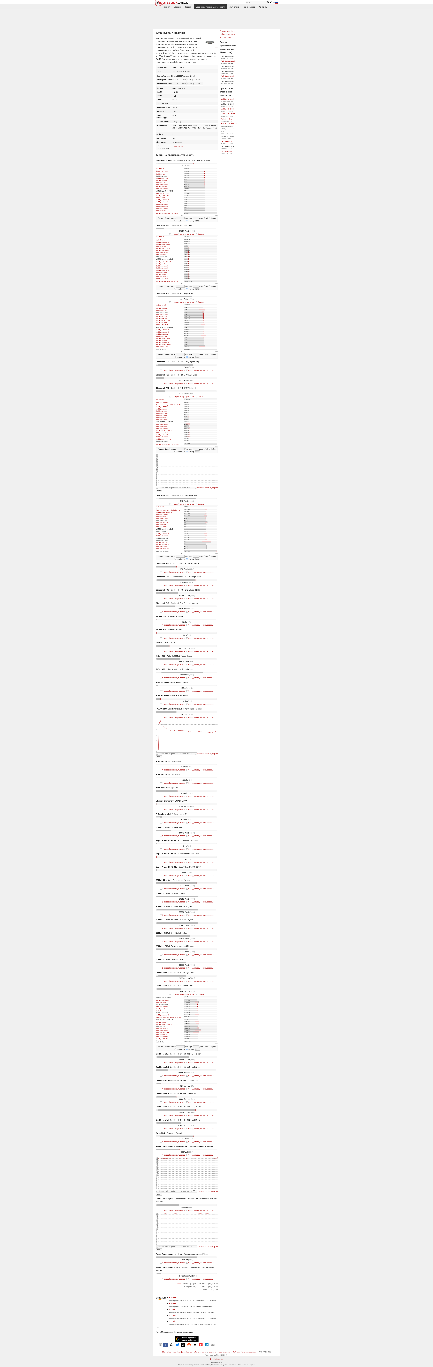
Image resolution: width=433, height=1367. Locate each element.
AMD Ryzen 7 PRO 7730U (163, 320)
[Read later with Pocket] (195, 1345)
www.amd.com (178, 146)
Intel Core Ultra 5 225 (228, 114)
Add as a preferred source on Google (189, 1338)
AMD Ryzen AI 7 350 (162, 435)
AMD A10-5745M (161, 305)
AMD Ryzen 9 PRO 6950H (163, 244)
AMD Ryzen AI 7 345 (162, 202)
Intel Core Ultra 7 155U (162, 522)
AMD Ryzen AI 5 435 (162, 178)
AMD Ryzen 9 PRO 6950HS (164, 512)
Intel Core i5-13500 (161, 272)
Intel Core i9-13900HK (162, 428)
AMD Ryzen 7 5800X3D (228, 61)
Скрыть (200, 234)
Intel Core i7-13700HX (162, 1030)
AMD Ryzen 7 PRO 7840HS (164, 431)
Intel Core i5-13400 (161, 411)
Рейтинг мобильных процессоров (245, 1352)
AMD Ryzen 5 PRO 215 (162, 196)
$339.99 (172, 1315)
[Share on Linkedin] (207, 1345)
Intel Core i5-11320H (162, 314)
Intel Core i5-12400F (161, 546)
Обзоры (177, 7)
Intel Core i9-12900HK (162, 188)
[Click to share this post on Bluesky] (177, 1345)
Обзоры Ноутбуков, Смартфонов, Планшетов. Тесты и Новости (184, 1352)
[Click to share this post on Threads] (171, 1345)
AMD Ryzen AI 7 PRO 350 (163, 262)
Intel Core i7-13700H (162, 424)
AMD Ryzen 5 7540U (162, 186)
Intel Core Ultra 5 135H (162, 548)
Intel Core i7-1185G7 (162, 325)
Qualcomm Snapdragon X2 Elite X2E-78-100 (168, 405)
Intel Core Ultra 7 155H (162, 433)
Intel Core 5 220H (161, 198)
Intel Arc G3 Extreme (162, 278)
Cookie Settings (216, 1359)
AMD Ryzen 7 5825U (162, 323)
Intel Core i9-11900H (162, 518)
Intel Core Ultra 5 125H (162, 516)
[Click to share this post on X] (183, 1345)
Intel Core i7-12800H (162, 266)
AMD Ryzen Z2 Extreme (163, 1009)
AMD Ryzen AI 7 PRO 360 (163, 248)
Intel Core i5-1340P (161, 527)
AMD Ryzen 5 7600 (161, 409)
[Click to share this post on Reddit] (189, 1345)
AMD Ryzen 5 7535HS (162, 332)
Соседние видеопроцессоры (200, 370)
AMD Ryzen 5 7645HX (162, 250)
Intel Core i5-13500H (162, 268)
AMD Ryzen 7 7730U (162, 316)
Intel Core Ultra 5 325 (162, 206)
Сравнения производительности (210, 7)
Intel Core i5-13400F (161, 415)
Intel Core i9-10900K (227, 109)
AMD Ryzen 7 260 (161, 1022)
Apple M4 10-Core (161, 240)
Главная (166, 7)
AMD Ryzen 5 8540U (162, 180)
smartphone (180, 221)
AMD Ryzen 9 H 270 (162, 1039)
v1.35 (157, 1328)
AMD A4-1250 (160, 399)
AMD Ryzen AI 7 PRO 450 (163, 439)
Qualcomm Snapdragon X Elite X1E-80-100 (168, 510)
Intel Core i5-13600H (162, 1006)
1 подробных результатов (182, 234)
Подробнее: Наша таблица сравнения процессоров (228, 34)
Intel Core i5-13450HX (162, 204)
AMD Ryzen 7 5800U (162, 308)
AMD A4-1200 (160, 507)
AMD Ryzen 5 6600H (162, 340)
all (207, 218)
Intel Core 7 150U (161, 182)
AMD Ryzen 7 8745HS (162, 270)
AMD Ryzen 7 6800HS (162, 330)
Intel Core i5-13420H (162, 514)
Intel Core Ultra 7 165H (162, 193)
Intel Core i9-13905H (162, 208)
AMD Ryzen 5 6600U (162, 334)
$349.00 (172, 1297)
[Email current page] (213, 1345)
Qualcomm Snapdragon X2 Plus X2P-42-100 (168, 1017)
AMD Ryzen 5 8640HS (162, 200)
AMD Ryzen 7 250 (161, 274)
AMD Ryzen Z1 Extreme (163, 264)
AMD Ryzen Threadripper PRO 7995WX (167, 213)
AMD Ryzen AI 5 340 (162, 542)
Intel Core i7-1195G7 (162, 336)
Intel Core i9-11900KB (162, 172)
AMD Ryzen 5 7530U (162, 318)
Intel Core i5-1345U (161, 524)
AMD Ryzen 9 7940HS (162, 1015)
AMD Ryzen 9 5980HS (162, 544)
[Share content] (160, 1344)
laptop (213, 218)
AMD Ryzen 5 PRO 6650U (163, 338)
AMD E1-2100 (160, 169)
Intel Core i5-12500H (162, 536)
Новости (188, 7)
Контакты (263, 7)
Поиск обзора (249, 7)
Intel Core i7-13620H (162, 252)
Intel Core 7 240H (161, 174)
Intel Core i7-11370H (162, 346)
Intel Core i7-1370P (161, 246)
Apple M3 (158, 1011)
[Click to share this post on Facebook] (165, 1345)
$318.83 (172, 1309)
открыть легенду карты (207, 487)
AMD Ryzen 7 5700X (162, 407)
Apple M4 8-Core (226, 119)
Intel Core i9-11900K (161, 413)
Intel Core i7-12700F (227, 141)
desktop (191, 221)
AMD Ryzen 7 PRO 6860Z (163, 344)
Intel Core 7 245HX (161, 1034)
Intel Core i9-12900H (162, 437)
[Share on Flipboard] (201, 1345)
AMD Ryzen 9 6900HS (162, 242)
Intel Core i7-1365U (161, 210)
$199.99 (172, 1303)
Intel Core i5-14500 (161, 426)
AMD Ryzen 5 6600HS (162, 342)
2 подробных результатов (173, 888)
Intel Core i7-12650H (162, 184)
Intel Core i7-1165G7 (162, 310)
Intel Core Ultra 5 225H (162, 276)
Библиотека (234, 7)
